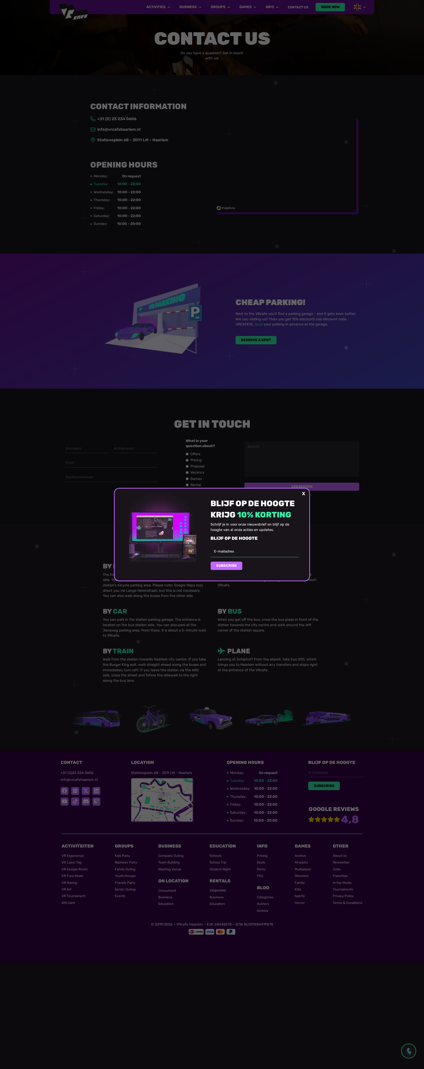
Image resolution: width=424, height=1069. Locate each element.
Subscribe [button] (226, 566)
